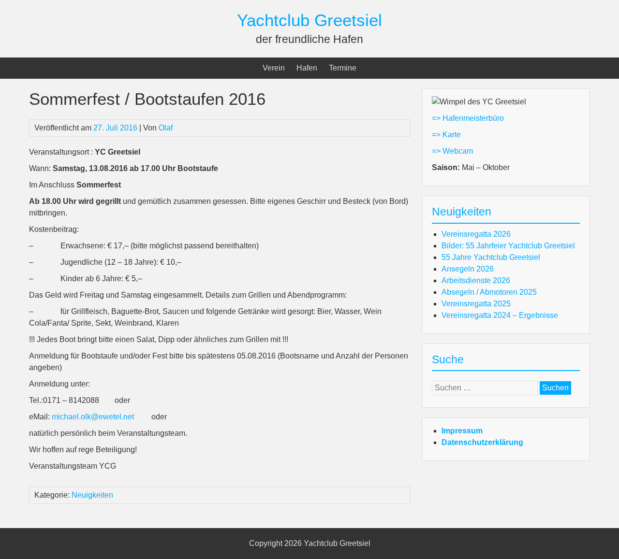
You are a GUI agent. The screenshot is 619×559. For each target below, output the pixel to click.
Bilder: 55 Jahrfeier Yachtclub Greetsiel (508, 246)
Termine (342, 68)
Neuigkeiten (92, 495)
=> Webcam (452, 151)
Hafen (306, 68)
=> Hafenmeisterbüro (468, 118)
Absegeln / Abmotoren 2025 (489, 292)
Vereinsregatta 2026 (476, 234)
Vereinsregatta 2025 (476, 304)
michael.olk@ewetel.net (93, 417)
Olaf (166, 128)
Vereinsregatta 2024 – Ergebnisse (500, 315)
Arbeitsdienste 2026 (476, 280)
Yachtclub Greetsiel (309, 20)
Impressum (462, 431)
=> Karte (446, 134)
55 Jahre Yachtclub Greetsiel (491, 257)
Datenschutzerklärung (482, 442)
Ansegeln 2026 (468, 269)
